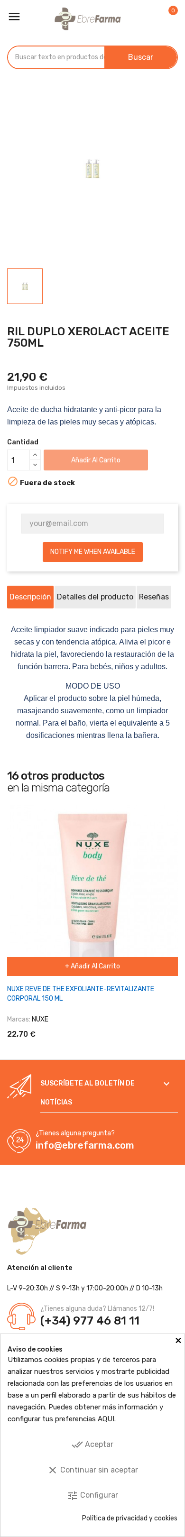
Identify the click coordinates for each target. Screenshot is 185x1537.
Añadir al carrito (95, 460)
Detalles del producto (95, 596)
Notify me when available (92, 552)
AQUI (106, 1419)
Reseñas (154, 596)
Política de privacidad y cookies (129, 1518)
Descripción (30, 596)
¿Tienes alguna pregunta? (75, 1133)
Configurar (92, 1495)
